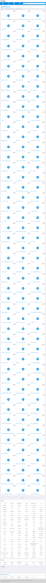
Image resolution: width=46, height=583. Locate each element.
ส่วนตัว (5, 531)
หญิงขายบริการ (41, 537)
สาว (4, 517)
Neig (26, 562)
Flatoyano (26, 564)
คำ (26, 513)
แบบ (5, 546)
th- (3, 1)
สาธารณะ (34, 511)
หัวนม (12, 513)
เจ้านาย (19, 519)
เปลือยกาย (19, 539)
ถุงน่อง (26, 533)
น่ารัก (19, 541)
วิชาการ (19, 564)
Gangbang (41, 517)
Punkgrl (41, 564)
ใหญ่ (19, 513)
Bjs (26, 546)
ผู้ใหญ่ (26, 505)
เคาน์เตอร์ (41, 535)
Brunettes (12, 515)
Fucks (12, 544)
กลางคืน (41, 523)
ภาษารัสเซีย (26, 555)
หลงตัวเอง (5, 564)
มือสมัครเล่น (19, 503)
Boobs (5, 515)
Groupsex (26, 515)
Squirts (26, 541)
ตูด (41, 513)
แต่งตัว (26, 539)
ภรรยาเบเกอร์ (33, 513)
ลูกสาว (5, 533)
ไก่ (41, 505)
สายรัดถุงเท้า (41, 533)
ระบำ (12, 535)
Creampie (41, 509)
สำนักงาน (12, 519)
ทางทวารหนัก (33, 505)
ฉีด (4, 541)
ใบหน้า (34, 507)
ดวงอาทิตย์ (19, 546)
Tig (33, 528)
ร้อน (34, 539)
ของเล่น (41, 511)
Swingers (12, 511)
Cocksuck (19, 533)
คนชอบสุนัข (12, 528)
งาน (26, 521)
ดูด (19, 509)
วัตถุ (19, 537)
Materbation (41, 562)
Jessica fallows (37, 570)
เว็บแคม (41, 521)
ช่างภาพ (33, 546)
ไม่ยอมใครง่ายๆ (34, 503)
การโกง (26, 531)
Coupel (19, 555)
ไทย (34, 577)
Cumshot (19, 505)
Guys (5, 525)
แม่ (12, 521)
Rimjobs (4, 562)
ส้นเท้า (19, 528)
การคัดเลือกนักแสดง (4, 553)
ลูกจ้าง (26, 544)
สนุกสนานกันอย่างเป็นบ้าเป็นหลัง (41, 528)
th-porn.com (4, 581)
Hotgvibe (33, 531)
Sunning (12, 562)
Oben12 (33, 562)
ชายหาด (12, 557)
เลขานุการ (5, 519)
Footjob (33, 555)
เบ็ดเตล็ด (33, 537)
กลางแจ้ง (19, 511)
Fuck (41, 541)
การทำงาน (19, 544)
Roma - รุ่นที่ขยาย (7, 571)
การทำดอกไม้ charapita (31, 571)
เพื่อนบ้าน (19, 521)
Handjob (4, 507)
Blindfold (19, 525)
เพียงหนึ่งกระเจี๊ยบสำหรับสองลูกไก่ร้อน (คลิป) (15, 571)
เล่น (41, 539)
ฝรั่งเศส (41, 515)
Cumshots (26, 535)
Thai (12, 548)
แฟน (5, 513)
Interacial (26, 548)
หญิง (5, 539)
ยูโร (19, 507)
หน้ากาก (4, 557)
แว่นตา (19, 535)
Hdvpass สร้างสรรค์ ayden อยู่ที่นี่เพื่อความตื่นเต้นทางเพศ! (27, 570)
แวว (34, 564)
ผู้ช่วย (5, 544)
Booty (27, 528)
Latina (41, 519)
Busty (41, 507)
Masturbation (26, 519)
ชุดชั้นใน (33, 517)
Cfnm (34, 509)
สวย (12, 546)
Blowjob (4, 505)
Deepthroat (5, 523)
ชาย (4, 535)
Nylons (34, 533)
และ (19, 523)
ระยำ (12, 523)
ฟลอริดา (41, 546)
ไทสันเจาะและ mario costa (24, 571)
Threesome (26, 517)
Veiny (12, 564)
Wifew (41, 548)
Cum (12, 507)
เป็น (33, 523)
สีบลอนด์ (4, 509)
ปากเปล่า (12, 505)
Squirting (12, 541)
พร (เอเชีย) (5, 511)
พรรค (27, 507)
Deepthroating (19, 562)
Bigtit (26, 511)
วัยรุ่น (41, 525)
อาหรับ (34, 521)
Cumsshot (34, 557)
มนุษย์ (12, 539)
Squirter (33, 541)
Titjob (41, 555)
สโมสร (12, 525)
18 (4, 537)
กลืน (41, 544)
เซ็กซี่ (19, 515)
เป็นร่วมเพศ (19, 517)
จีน (19, 557)
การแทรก (41, 531)
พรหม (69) (34, 553)
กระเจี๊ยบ (12, 533)
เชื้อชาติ (4, 521)
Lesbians (19, 531)
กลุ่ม (26, 537)
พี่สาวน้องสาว (12, 531)
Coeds (26, 523)
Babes (5, 528)
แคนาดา (4, 555)
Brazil (12, 555)
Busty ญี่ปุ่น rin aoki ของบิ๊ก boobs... (33, 544)
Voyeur (34, 515)
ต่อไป (22, 497)
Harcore (26, 525)
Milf (4, 503)
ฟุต (33, 525)
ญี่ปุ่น (26, 557)
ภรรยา (26, 503)
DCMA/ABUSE (8, 581)
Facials (34, 535)
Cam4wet (40, 570)
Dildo (26, 509)
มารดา (12, 517)
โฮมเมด (12, 503)
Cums (34, 519)
